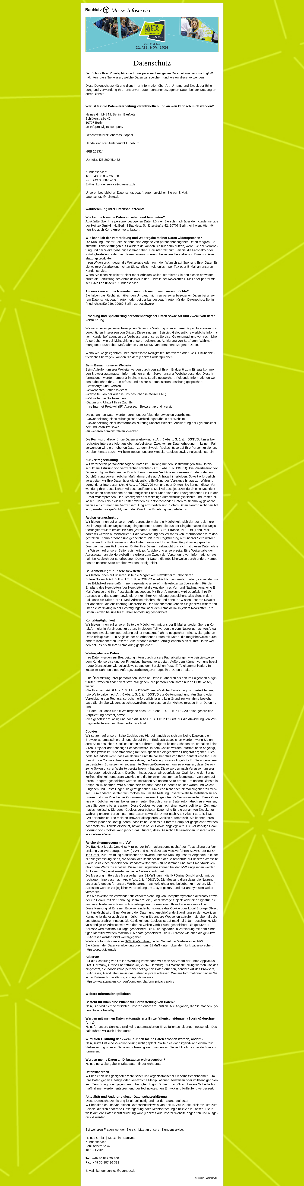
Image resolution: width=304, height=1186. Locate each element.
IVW (135, 850)
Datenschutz (211, 1178)
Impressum (199, 1178)
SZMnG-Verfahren (138, 941)
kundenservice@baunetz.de (115, 1170)
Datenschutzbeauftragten (109, 299)
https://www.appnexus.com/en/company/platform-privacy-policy (130, 981)
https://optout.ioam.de (101, 949)
